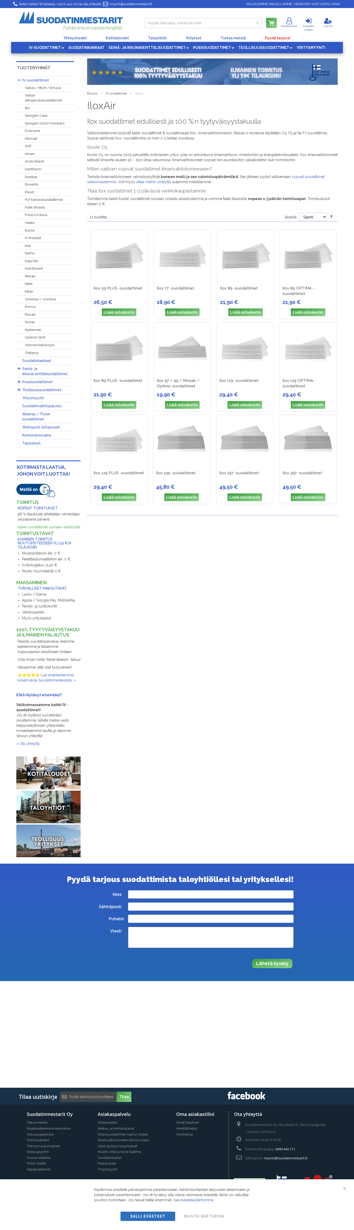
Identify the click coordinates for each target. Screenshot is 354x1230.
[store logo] (71, 21)
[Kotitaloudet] (48, 788)
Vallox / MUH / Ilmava (43, 88)
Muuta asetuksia (204, 1216)
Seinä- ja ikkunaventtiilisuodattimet (45, 371)
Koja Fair (31, 261)
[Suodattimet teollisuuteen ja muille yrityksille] (48, 856)
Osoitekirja (184, 1134)
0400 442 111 (67, 4)
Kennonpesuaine (36, 435)
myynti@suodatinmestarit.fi (131, 4)
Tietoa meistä (233, 38)
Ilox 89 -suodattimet (239, 288)
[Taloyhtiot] (48, 822)
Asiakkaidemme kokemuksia (48, 1128)
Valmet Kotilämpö (39, 345)
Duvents (31, 184)
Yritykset (193, 38)
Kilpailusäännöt (39, 1169)
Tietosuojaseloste (40, 1134)
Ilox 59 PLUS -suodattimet (118, 288)
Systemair (33, 330)
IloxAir (30, 230)
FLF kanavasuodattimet (44, 200)
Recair (30, 314)
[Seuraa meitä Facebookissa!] (246, 1097)
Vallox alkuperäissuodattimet (43, 97)
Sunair (30, 322)
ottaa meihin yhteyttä (153, 182)
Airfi (28, 146)
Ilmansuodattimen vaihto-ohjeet (123, 1134)
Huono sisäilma (39, 1157)
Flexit (29, 192)
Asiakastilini (289, 26)
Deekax (31, 177)
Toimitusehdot (38, 1140)
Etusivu (92, 93)
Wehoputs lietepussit (41, 427)
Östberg (31, 353)
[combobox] (203, 23)
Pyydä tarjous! (278, 38)
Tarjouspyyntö (38, 1151)
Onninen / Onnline (40, 299)
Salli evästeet (148, 1216)
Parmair (31, 138)
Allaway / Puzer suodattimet (36, 416)
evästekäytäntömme (197, 1200)
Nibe (29, 284)
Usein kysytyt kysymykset (118, 1146)
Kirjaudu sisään (308, 28)
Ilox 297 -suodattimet (239, 473)
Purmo (30, 307)
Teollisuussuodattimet (41, 390)
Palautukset (107, 1163)
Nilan (29, 291)
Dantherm (33, 169)
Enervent (32, 131)
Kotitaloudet (117, 38)
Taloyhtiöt (157, 38)
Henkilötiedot (186, 1128)
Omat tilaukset (187, 1122)
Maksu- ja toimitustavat (116, 1128)
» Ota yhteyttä (27, 744)
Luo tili (328, 26)
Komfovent (34, 268)
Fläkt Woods (35, 207)
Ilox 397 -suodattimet (302, 473)
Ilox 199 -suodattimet (176, 473)
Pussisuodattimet (37, 382)
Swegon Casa (36, 115)
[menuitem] (46, 47)
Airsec (30, 154)
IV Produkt (33, 238)
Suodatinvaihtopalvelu (42, 406)
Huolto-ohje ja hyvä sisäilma (119, 1151)
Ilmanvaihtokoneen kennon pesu (123, 1140)
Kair (28, 246)
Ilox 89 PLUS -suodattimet (118, 380)
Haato (29, 223)
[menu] (177, 47)
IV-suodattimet (116, 93)
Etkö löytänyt (29, 695)
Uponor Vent (35, 337)
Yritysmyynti (33, 398)
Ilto (27, 108)
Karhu (29, 253)
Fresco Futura (36, 215)
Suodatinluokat (110, 1157)
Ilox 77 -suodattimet (175, 288)
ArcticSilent (34, 161)
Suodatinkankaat (36, 361)
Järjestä (290, 217)
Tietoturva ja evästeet (43, 1146)
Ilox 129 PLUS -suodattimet (119, 473)
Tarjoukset (31, 443)
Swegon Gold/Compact (45, 123)
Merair (30, 276)
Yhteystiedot (75, 38)
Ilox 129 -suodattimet (239, 380)
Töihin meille (36, 1163)
